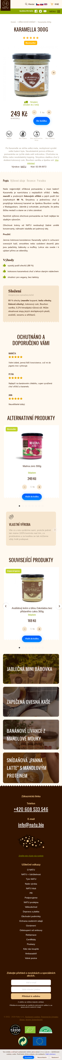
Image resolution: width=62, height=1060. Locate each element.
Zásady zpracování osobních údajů (31, 569)
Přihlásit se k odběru (31, 551)
